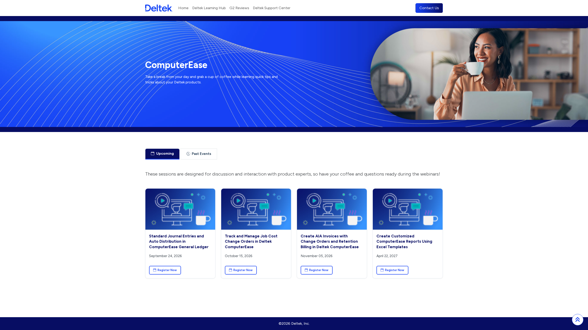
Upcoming (165, 153)
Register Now (167, 270)
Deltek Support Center (271, 8)
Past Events (201, 154)
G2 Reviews (239, 8)
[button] (577, 319)
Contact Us (429, 8)
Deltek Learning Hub (209, 8)
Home (183, 8)
